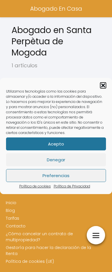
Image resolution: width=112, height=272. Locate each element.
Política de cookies (35, 186)
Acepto (56, 144)
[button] (103, 85)
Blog (10, 210)
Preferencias (56, 176)
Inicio (11, 203)
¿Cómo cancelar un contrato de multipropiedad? (39, 237)
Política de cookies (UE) (30, 261)
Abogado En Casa (56, 9)
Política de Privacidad (72, 186)
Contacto (16, 226)
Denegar (56, 160)
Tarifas (12, 218)
